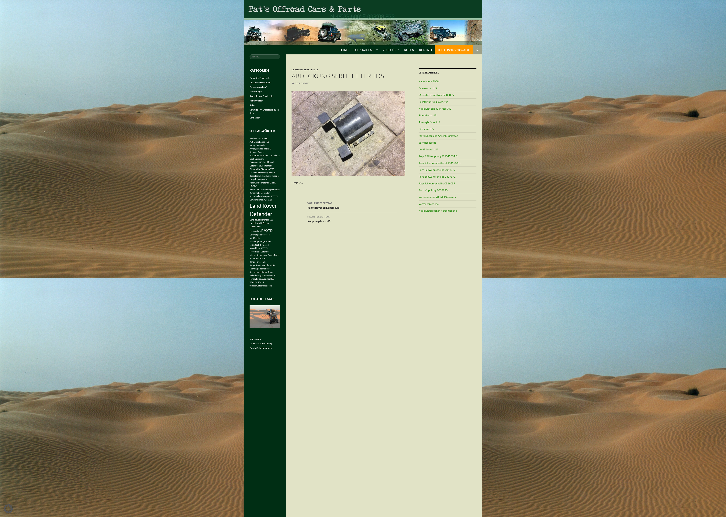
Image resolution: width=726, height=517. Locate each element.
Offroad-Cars (364, 50)
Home (344, 50)
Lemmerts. (254, 231)
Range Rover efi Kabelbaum (323, 205)
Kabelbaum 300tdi (429, 81)
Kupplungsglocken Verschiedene (438, 210)
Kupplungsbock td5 (318, 219)
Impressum (255, 338)
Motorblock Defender (259, 251)
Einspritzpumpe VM (258, 179)
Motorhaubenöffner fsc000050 (437, 95)
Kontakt (425, 50)
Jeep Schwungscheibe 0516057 (437, 183)
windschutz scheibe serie (261, 285)
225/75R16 (255, 138)
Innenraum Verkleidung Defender (265, 189)
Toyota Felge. (256, 279)
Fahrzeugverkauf (258, 87)
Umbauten (255, 117)
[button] (8, 508)
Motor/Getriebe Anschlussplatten (438, 135)
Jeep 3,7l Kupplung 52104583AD (438, 156)
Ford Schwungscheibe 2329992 (437, 176)
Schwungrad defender (259, 268)
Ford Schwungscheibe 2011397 (437, 169)
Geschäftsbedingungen (261, 348)
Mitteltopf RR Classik (259, 245)
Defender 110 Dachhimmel (262, 162)
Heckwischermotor (258, 182)
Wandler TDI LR (257, 282)
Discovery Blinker (267, 172)
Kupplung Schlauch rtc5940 (435, 108)
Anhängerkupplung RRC (260, 148)
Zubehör (389, 50)
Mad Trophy (255, 238)
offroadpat (302, 83)
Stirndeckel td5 (427, 142)
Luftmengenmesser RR (260, 234)
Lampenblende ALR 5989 (261, 199)
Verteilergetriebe (429, 203)
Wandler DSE (268, 279)
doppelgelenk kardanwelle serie (264, 176)
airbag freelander (257, 145)
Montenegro (256, 91)
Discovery (254, 172)
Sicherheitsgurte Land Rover (262, 275)
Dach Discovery (257, 159)
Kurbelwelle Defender (260, 193)
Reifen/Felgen (256, 100)
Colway (276, 155)
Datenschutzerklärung (261, 343)
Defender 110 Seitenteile (261, 165)
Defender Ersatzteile (305, 69)
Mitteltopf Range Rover (260, 241)
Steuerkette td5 (428, 115)
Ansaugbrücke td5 (429, 122)
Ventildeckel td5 (428, 149)
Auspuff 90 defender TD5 (261, 155)
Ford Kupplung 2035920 (433, 190)
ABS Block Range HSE (259, 142)
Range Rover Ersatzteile (261, 96)
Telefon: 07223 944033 (454, 50)
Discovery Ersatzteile (260, 82)
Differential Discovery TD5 (262, 169)
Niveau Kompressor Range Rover (265, 255)
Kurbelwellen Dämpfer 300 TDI (264, 196)
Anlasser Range (257, 152)
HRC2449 (271, 182)
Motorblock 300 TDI (259, 248)
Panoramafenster (258, 258)
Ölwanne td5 (426, 129)
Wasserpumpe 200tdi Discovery (437, 197)
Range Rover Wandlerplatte (262, 265)
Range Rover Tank (258, 262)
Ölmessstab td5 (428, 88)
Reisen (409, 50)
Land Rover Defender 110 (261, 219)
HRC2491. (254, 186)
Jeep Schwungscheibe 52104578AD (440, 163)
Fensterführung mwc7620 (434, 101)
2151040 (264, 138)
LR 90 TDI (267, 231)
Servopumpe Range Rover (261, 272)
